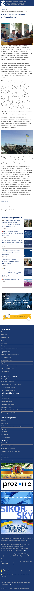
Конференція (22, 204)
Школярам (4, 420)
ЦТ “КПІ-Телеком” (6, 357)
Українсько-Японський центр (9, 365)
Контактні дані (5, 544)
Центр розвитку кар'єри (7, 368)
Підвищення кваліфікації (8, 387)
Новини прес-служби (6, 206)
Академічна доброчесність (8, 448)
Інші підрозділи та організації (9, 348)
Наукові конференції (6, 401)
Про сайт (3, 546)
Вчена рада (4, 334)
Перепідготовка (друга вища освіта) (11, 384)
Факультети (4, 343)
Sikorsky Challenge (6, 443)
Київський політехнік (19, 206)
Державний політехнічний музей (10, 354)
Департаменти (5, 337)
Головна (3, 9)
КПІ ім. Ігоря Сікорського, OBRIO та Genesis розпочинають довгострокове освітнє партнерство (12, 242)
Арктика (14, 204)
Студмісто (3, 363)
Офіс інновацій (5, 371)
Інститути (3, 340)
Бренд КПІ (27, 544)
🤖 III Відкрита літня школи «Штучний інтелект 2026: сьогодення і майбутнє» (12, 233)
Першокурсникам (6, 429)
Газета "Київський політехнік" (9, 410)
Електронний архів (6, 407)
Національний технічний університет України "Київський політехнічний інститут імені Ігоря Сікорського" (16, 3)
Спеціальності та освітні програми (10, 451)
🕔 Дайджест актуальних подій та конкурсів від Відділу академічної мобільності (11, 252)
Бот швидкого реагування (16, 564)
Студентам (4, 431)
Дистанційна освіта (6, 379)
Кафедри (3, 346)
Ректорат (3, 332)
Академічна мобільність (7, 381)
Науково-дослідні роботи (8, 404)
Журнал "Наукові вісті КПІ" (8, 413)
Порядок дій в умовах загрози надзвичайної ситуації (17, 570)
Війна (2, 454)
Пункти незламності (8, 572)
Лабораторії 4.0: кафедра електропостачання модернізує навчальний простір (10, 261)
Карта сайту (10, 546)
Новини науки (4, 208)
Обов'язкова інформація (16, 544)
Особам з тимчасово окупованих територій (13, 426)
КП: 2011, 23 (4, 202)
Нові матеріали (18, 546)
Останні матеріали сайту (12, 218)
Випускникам (4, 434)
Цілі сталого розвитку (7, 460)
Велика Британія (5, 204)
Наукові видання (5, 398)
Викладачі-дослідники (7, 445)
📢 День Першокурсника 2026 (10, 279)
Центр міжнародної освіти (8, 390)
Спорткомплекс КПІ (6, 360)
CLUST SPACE (5, 457)
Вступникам (4, 423)
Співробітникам (5, 437)
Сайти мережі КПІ (6, 396)
